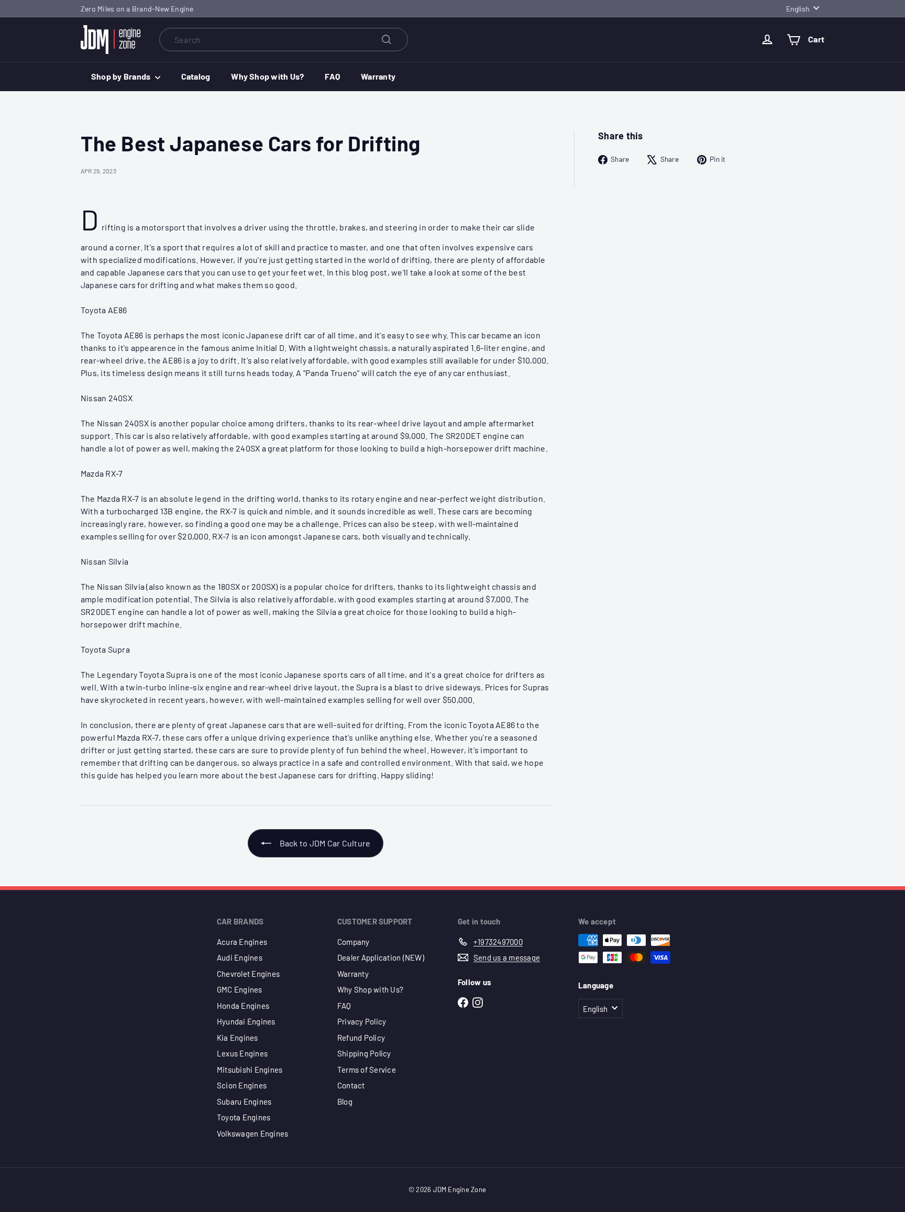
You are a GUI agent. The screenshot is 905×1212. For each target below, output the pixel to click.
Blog (344, 1101)
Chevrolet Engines (248, 973)
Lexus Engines (242, 1053)
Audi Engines (239, 957)
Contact (351, 1085)
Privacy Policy (361, 1021)
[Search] (386, 39)
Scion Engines (242, 1085)
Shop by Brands (121, 76)
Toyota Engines (243, 1117)
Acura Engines (242, 941)
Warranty (378, 76)
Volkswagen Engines (252, 1133)
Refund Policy (361, 1037)
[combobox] (283, 39)
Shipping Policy (364, 1053)
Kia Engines (237, 1037)
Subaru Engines (244, 1101)
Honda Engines (243, 1005)
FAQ (332, 76)
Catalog (196, 76)
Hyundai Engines (246, 1021)
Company (353, 941)
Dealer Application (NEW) (380, 957)
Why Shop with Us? (267, 76)
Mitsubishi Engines (249, 1069)
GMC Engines (239, 989)
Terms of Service (366, 1069)
